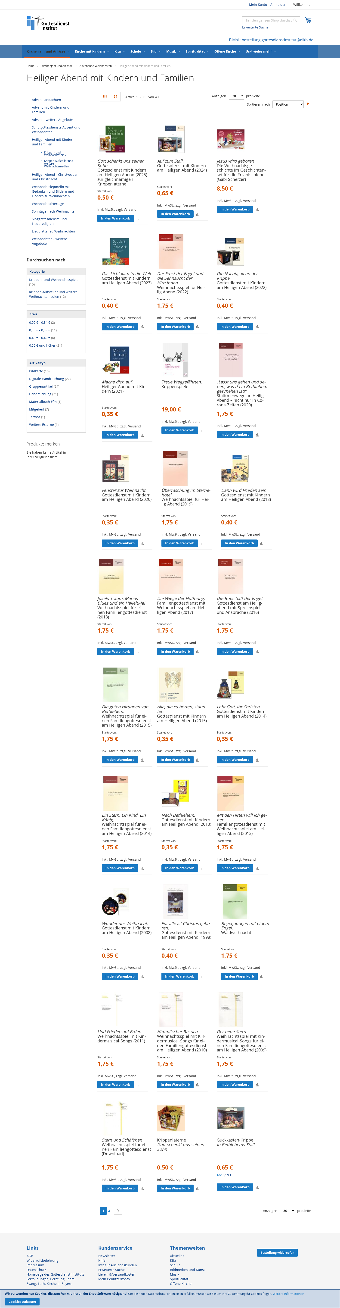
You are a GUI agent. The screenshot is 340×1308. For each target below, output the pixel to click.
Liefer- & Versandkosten (116, 1274)
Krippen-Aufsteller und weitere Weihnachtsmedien (53, 294)
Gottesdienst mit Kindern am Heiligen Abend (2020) (126, 497)
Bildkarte (39, 371)
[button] (138, 218)
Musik (174, 1274)
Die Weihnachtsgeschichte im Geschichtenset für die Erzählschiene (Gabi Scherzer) (241, 172)
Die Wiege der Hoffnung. (181, 598)
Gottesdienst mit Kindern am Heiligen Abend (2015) (182, 718)
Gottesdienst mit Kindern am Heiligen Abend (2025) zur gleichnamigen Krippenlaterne (122, 176)
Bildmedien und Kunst (187, 1269)
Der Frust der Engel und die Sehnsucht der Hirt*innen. (180, 278)
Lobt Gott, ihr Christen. (239, 706)
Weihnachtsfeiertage (48, 203)
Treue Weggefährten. (181, 382)
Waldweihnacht (236, 932)
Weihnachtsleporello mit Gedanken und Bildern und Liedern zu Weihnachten (53, 191)
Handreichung (43, 394)
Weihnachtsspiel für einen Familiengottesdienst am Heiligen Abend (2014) (126, 828)
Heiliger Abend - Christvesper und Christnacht (55, 176)
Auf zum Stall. (170, 161)
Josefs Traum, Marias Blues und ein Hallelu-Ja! (121, 601)
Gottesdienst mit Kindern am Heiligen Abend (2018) (246, 497)
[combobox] (271, 20)
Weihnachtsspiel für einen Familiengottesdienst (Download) (126, 1149)
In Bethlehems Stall (235, 1144)
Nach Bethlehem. (178, 815)
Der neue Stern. (232, 1031)
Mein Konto (258, 4)
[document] (170, 1298)
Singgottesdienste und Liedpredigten (49, 221)
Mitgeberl (39, 409)
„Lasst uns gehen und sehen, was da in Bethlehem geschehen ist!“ (242, 386)
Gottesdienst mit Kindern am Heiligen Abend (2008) (126, 930)
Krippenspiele (174, 386)
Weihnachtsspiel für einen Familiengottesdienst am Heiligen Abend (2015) (126, 720)
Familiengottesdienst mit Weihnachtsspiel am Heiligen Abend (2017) (181, 607)
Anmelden (278, 4)
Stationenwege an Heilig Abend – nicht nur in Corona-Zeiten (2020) (240, 400)
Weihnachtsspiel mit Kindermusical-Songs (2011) (121, 1038)
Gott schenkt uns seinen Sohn (180, 1147)
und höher (45, 345)
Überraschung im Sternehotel (185, 492)
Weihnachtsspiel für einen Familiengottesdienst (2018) (122, 612)
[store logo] (49, 23)
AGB (30, 1256)
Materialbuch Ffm (45, 401)
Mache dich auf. (117, 382)
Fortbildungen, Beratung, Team (50, 1279)
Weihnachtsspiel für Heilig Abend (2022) (181, 290)
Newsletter (106, 1256)
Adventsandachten (46, 99)
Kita (173, 1260)
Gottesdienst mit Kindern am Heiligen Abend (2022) (241, 285)
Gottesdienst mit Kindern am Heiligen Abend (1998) (186, 935)
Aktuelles (177, 1256)
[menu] (170, 51)
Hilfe (101, 1260)
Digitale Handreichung (50, 378)
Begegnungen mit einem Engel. (245, 926)
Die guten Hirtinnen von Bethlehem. (125, 709)
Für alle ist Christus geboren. (186, 926)
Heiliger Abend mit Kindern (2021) (124, 389)
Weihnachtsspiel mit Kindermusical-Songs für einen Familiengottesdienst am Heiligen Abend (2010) (182, 1043)
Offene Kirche (181, 1283)
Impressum (35, 1265)
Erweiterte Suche (255, 27)
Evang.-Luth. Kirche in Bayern (49, 1283)
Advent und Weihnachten (96, 66)
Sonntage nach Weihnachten (54, 211)
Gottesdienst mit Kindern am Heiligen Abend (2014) (241, 714)
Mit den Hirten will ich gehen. (242, 817)
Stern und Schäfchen (122, 1140)
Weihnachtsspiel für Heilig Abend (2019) (185, 501)
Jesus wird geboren (235, 161)
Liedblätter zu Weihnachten (53, 231)
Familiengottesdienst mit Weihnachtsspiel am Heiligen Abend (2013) (241, 828)
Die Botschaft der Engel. (240, 598)
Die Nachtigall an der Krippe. (237, 276)
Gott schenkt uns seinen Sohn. (120, 163)
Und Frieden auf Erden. (119, 1031)
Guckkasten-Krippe (235, 1140)
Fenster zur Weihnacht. (124, 490)
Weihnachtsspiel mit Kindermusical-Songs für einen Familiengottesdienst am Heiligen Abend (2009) (241, 1043)
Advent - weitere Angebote (52, 119)
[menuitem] (47, 51)
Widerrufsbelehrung (42, 1260)
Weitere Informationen (288, 1294)
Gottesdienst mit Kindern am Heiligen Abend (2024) (182, 168)
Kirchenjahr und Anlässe (57, 66)
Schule (175, 1265)
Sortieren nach (258, 104)
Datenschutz (36, 1269)
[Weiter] (118, 1211)
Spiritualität (179, 1279)
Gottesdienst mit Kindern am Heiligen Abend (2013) (186, 822)
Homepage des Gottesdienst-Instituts (55, 1274)
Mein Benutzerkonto (114, 1279)
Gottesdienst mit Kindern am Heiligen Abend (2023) (126, 280)
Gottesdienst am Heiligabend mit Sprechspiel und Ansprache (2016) (240, 607)
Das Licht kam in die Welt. (127, 273)
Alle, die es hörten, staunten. (181, 709)
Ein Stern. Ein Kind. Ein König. (124, 817)
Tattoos (37, 417)
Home (31, 66)
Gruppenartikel (44, 386)
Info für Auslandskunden (117, 1265)
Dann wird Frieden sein (243, 490)
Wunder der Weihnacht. (125, 923)
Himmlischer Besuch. (178, 1031)
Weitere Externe (44, 424)
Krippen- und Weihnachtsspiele (55, 154)
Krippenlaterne (171, 1140)
